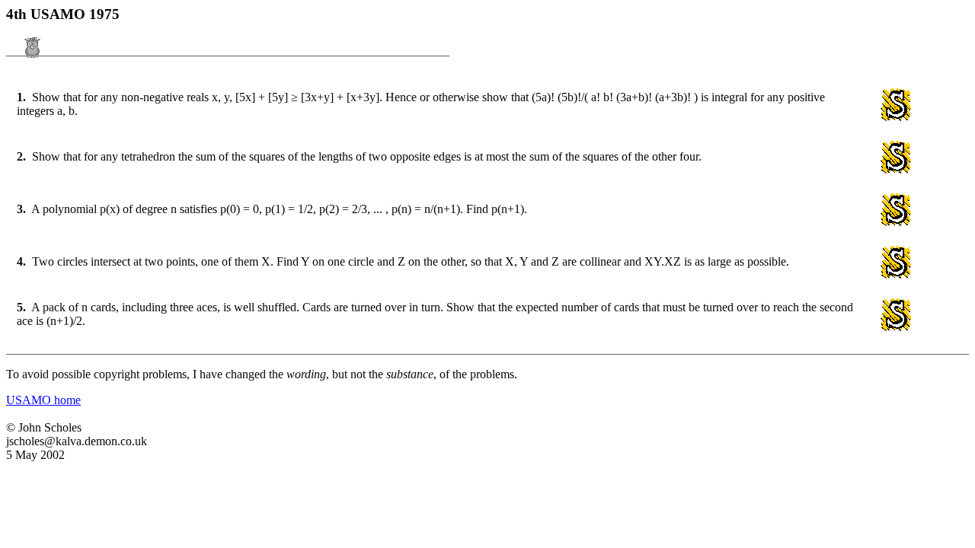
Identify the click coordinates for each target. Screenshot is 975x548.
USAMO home (43, 399)
